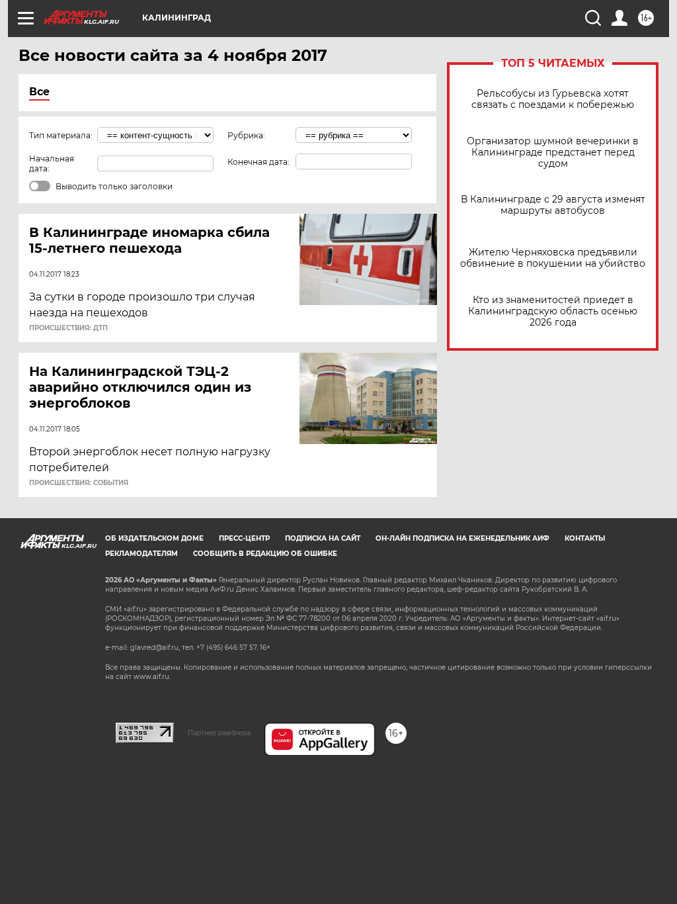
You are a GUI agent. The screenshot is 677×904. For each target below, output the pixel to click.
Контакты (585, 538)
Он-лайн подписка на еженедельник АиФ (462, 538)
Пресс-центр (244, 538)
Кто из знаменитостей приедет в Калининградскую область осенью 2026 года (552, 311)
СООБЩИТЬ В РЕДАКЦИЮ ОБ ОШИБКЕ (265, 553)
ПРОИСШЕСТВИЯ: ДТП (68, 328)
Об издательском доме (154, 538)
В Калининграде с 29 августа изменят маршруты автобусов (553, 205)
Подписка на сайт (322, 538)
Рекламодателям (141, 553)
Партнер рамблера (219, 733)
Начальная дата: (51, 163)
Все (39, 91)
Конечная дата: (258, 162)
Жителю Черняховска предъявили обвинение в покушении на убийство (552, 258)
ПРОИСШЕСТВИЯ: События (78, 483)
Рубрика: (246, 135)
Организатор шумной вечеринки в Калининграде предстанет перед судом (553, 152)
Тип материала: (61, 135)
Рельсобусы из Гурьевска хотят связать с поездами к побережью (552, 99)
